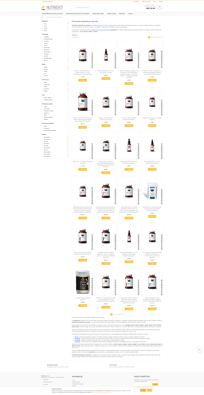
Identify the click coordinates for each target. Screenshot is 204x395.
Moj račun (136, 1)
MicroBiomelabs (48, 58)
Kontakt (74, 386)
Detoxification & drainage (50, 130)
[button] (199, 350)
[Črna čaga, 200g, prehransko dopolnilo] (82, 281)
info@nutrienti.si (48, 1)
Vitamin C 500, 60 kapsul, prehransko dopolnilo (106, 118)
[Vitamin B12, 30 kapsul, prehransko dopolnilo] (82, 145)
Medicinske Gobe (98, 13)
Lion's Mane (47, 108)
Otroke (45, 86)
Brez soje (46, 145)
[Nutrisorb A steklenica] (105, 54)
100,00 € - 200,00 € (48, 100)
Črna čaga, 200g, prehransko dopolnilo (83, 298)
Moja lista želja (146, 1)
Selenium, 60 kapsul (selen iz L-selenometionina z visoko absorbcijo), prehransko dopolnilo (82, 72)
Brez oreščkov (47, 152)
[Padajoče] (79, 37)
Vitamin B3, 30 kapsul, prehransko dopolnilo (152, 118)
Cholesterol (46, 128)
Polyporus (46, 113)
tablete (45, 71)
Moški (45, 30)
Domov (43, 17)
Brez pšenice (47, 139)
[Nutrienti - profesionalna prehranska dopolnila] (51, 7)
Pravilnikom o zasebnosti (147, 387)
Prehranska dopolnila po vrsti (52, 13)
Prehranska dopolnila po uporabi (77, 13)
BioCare (46, 60)
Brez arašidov (47, 154)
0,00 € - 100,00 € (47, 97)
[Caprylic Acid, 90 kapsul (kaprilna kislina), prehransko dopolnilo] (82, 236)
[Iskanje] (109, 7)
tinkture (46, 75)
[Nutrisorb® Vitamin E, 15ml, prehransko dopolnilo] (152, 145)
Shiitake (46, 119)
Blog (154, 1)
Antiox (45, 126)
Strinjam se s (139, 387)
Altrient (45, 45)
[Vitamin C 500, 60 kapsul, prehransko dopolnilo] (105, 102)
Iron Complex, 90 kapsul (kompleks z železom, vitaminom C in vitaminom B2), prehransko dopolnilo (152, 255)
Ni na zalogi (152, 125)
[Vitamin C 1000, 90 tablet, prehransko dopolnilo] (129, 102)
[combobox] (91, 7)
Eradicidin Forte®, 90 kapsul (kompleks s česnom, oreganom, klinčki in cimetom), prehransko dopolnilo (106, 255)
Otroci (45, 26)
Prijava (161, 1)
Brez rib (45, 150)
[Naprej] (162, 37)
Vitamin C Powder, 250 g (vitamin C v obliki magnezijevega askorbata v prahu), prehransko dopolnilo (82, 119)
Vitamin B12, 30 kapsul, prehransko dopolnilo (83, 162)
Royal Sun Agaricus (48, 117)
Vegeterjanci (47, 84)
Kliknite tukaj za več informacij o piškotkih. (101, 392)
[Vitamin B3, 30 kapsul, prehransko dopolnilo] (152, 102)
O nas (73, 380)
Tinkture (122, 13)
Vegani (45, 82)
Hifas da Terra (47, 52)
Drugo (130, 13)
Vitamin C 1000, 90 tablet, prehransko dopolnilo (129, 118)
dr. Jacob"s (46, 41)
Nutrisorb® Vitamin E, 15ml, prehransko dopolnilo (152, 162)
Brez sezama (47, 148)
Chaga (45, 106)
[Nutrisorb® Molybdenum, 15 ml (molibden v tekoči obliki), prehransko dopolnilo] (129, 236)
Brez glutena (47, 137)
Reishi (45, 115)
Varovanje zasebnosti (77, 384)
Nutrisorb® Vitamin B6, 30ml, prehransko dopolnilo (129, 162)
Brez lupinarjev (47, 156)
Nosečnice (46, 88)
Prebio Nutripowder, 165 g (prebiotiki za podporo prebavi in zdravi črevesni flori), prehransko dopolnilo (152, 300)
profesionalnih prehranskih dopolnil (104, 30)
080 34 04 (150, 8)
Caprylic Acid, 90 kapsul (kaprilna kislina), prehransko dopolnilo (83, 253)
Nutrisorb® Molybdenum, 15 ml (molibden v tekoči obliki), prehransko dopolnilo (129, 254)
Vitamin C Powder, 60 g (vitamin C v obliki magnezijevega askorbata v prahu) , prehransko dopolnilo (152, 72)
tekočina (46, 69)
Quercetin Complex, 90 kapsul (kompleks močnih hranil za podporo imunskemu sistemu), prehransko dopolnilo (129, 300)
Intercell (46, 56)
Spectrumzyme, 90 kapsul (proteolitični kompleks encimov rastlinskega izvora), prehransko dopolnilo (106, 164)
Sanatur (46, 43)
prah (45, 73)
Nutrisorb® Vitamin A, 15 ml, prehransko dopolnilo (106, 71)
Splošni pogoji (76, 382)
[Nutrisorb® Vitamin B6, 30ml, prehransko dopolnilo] (129, 145)
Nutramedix (47, 47)
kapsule (46, 67)
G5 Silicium (46, 49)
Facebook (45, 384)
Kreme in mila (111, 13)
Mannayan (46, 54)
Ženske (45, 28)
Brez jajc (46, 141)
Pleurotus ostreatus (48, 111)
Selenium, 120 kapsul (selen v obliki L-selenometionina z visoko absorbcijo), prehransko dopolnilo (106, 299)
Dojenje (45, 91)
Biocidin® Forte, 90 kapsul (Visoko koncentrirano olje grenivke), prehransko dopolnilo (152, 208)
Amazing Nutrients (48, 39)
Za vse (45, 24)
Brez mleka (46, 143)
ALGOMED (46, 37)
